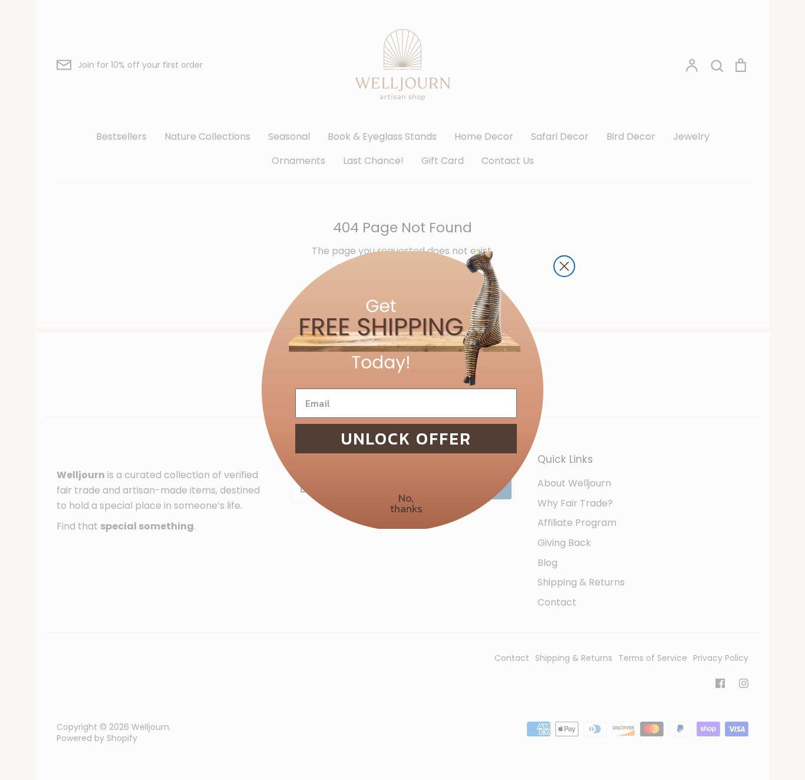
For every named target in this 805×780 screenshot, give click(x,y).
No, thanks (406, 503)
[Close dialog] (564, 266)
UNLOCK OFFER (406, 438)
